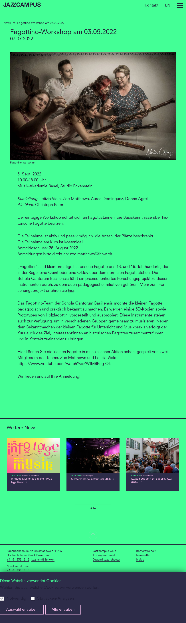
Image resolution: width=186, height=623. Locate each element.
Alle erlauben (63, 610)
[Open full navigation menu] (180, 5)
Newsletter (143, 555)
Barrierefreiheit (145, 551)
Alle (93, 508)
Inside (140, 559)
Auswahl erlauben (22, 610)
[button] (93, 535)
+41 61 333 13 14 (18, 570)
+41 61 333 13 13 (18, 559)
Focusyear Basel (104, 555)
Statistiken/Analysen (55, 599)
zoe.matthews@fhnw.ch (90, 254)
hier (71, 291)
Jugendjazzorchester (106, 559)
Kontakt (151, 5)
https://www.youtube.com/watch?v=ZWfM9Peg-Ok (64, 364)
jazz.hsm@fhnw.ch (42, 559)
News (7, 23)
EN (167, 5)
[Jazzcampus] (22, 5)
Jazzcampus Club (104, 551)
